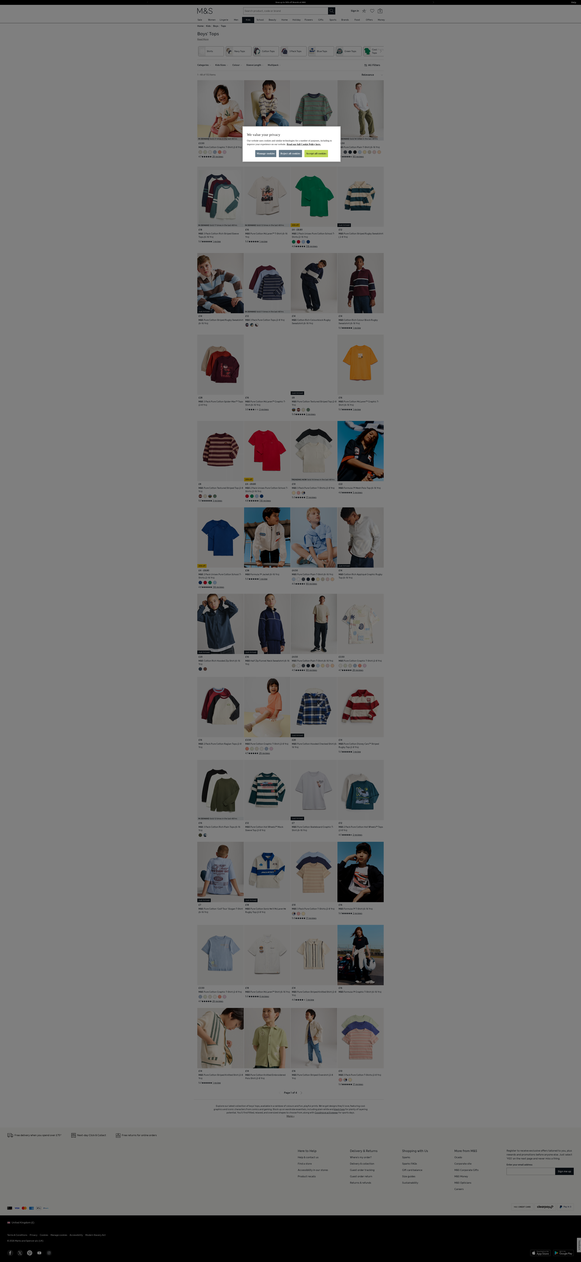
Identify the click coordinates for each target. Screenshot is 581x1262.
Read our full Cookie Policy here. (304, 144)
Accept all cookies (316, 153)
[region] (291, 144)
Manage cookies (266, 153)
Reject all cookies (290, 153)
